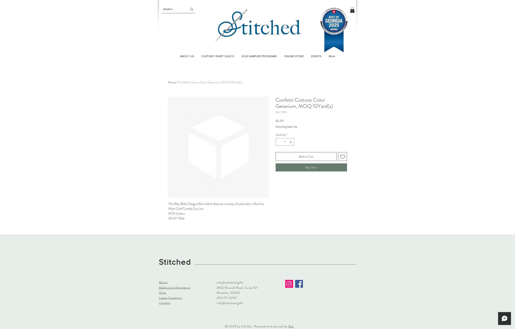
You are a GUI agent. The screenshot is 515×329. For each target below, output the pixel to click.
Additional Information (175, 287)
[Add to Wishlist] (342, 156)
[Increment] (291, 141)
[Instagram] (289, 284)
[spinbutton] (284, 141)
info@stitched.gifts (229, 282)
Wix (291, 326)
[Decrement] (278, 141)
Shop (162, 292)
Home (172, 82)
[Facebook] (299, 284)
